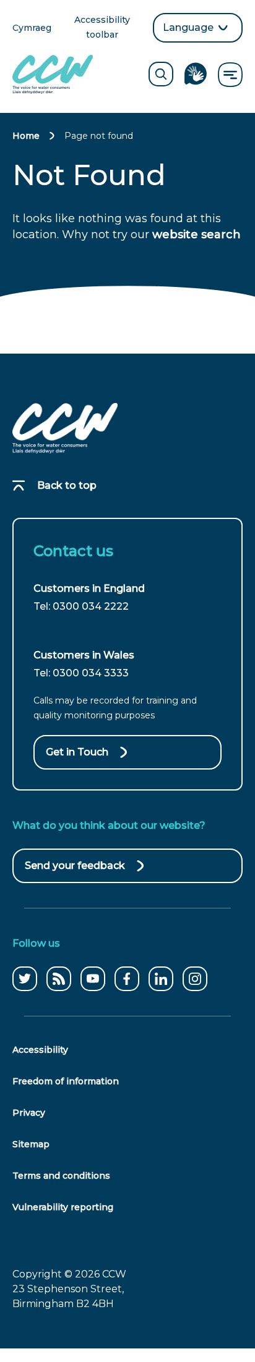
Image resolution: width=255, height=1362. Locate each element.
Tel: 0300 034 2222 (81, 606)
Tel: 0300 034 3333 (81, 673)
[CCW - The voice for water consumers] (52, 74)
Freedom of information (65, 1081)
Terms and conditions (61, 1175)
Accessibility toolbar (109, 28)
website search (196, 234)
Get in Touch (77, 752)
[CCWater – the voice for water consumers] (65, 428)
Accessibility (40, 1049)
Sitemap (31, 1144)
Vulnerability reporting (62, 1207)
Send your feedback (75, 871)
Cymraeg (31, 28)
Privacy (28, 1112)
